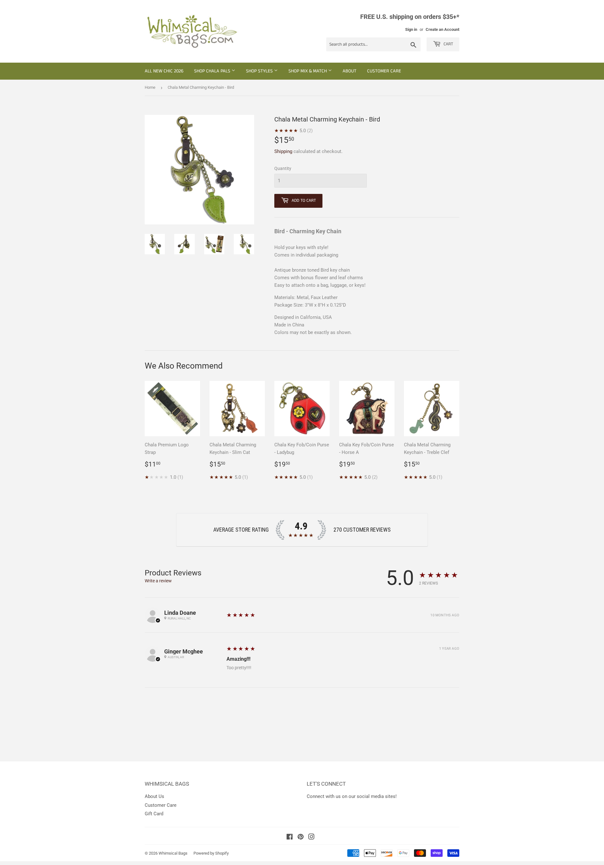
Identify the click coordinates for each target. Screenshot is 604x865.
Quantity (282, 168)
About (349, 71)
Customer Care (384, 71)
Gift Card (154, 814)
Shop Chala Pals (213, 71)
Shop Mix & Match (308, 71)
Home (150, 87)
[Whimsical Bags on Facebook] (289, 837)
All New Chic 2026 (164, 71)
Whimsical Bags (173, 853)
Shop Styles (260, 71)
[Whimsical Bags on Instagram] (311, 837)
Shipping (283, 151)
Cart (447, 44)
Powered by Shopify (211, 853)
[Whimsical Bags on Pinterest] (300, 837)
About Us (154, 796)
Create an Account (442, 29)
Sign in (411, 29)
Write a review (158, 580)
